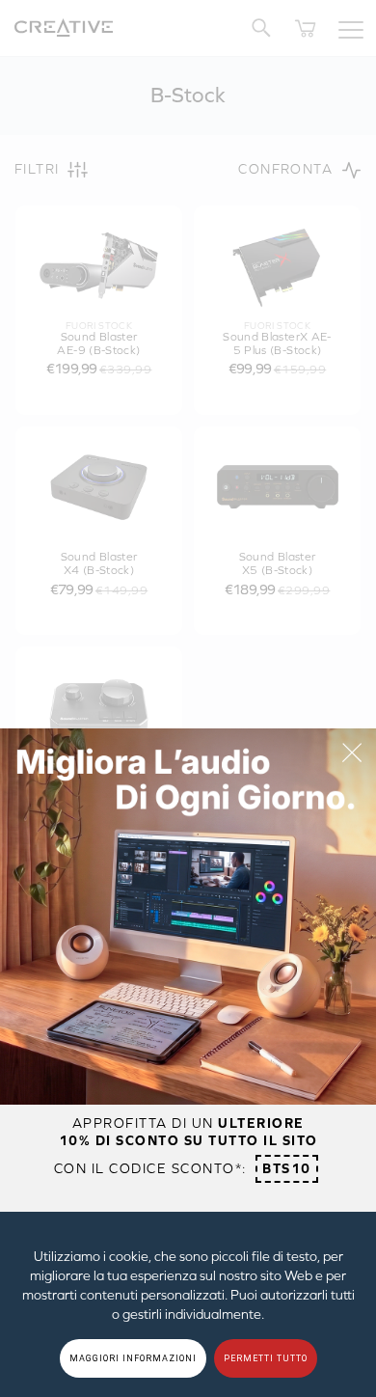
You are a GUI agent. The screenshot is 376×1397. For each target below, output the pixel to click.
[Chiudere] (352, 752)
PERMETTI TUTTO (266, 1358)
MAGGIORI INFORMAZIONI (133, 1358)
